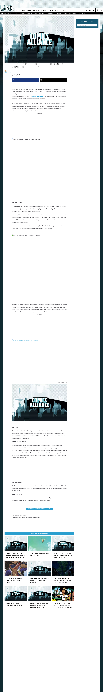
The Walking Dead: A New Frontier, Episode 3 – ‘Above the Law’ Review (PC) (62, 580)
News (23, 10)
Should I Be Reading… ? (38, 96)
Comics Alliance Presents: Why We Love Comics (39, 554)
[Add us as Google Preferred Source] (90, 10)
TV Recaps (22, 13)
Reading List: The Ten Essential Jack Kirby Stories (14, 604)
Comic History (82, 13)
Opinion (18, 10)
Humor (29, 10)
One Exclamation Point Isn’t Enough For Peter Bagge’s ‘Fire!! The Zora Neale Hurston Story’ (63, 605)
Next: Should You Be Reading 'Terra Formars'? (39, 509)
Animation (29, 13)
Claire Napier (8, 73)
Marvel (51, 10)
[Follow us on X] (101, 10)
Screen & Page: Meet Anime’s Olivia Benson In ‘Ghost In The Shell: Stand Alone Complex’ (39, 605)
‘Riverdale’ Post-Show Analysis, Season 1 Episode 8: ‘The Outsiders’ (39, 580)
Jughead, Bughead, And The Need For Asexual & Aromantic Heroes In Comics (63, 555)
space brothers (22, 515)
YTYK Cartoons (49, 13)
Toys (39, 10)
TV (59, 10)
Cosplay (9, 13)
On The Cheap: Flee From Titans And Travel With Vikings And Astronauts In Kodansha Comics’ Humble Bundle (15, 555)
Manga (19, 517)
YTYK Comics (58, 13)
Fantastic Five (72, 13)
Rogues (65, 13)
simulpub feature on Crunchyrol (26, 498)
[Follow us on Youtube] (93, 10)
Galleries (41, 13)
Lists (35, 13)
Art (34, 10)
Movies (64, 10)
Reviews (15, 13)
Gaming (44, 10)
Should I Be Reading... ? (35, 517)
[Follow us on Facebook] (97, 10)
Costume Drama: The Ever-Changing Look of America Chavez (14, 580)
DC (55, 10)
